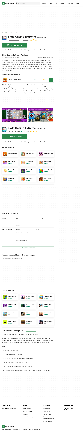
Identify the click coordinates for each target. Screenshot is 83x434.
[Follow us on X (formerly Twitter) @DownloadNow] (68, 409)
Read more (51, 57)
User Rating (26, 40)
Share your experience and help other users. (37, 50)
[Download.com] (8, 3)
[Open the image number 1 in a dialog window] (40, 115)
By (13, 40)
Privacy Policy (46, 408)
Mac (51, 3)
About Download (27, 408)
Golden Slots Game (31, 331)
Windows (44, 3)
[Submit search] (17, 3)
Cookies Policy (47, 414)
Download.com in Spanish (29, 417)
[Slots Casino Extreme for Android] (4, 38)
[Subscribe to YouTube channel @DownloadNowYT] (72, 409)
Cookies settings (47, 421)
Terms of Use (46, 411)
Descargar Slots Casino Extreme (11, 258)
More (77, 3)
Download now (16, 45)
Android (62, 3)
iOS (56, 3)
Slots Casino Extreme (27, 36)
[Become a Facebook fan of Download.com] (65, 409)
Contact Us (25, 414)
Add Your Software (27, 411)
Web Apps (70, 3)
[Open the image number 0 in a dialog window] (14, 115)
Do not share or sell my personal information (49, 417)
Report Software (29, 248)
